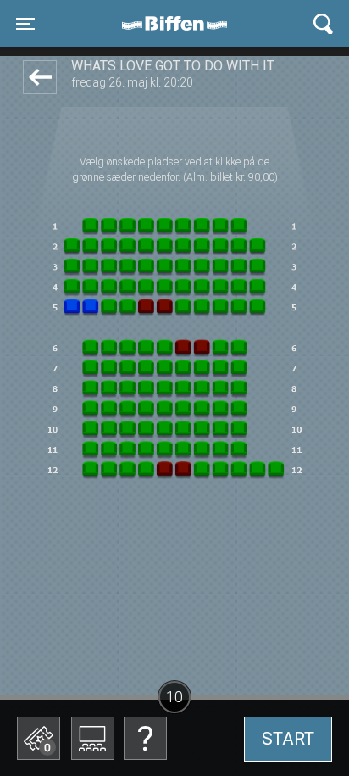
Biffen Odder (180, 24)
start (288, 739)
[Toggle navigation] (323, 24)
